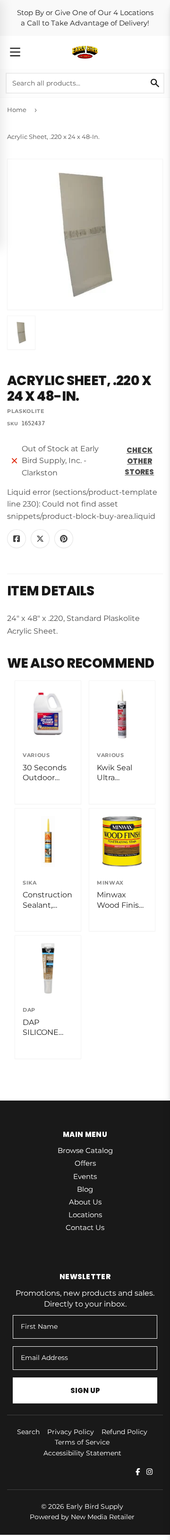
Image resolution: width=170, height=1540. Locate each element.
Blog (85, 1189)
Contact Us (85, 1227)
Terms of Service (82, 1442)
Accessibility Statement (82, 1453)
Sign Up (85, 1390)
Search (28, 1432)
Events (85, 1176)
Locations (85, 1214)
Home (16, 109)
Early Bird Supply (94, 1506)
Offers (85, 1163)
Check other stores (139, 461)
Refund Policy (124, 1432)
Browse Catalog (85, 1150)
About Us (85, 1201)
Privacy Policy (70, 1432)
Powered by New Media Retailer (82, 1517)
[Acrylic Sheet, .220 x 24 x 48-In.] (21, 333)
